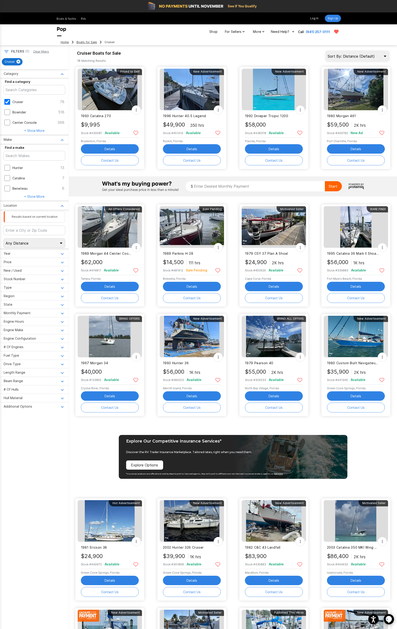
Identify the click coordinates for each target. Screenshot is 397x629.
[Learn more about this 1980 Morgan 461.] (356, 89)
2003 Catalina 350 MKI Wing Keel (353, 547)
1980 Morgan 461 (341, 116)
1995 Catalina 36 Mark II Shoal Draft (353, 253)
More (257, 32)
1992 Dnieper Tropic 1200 (266, 116)
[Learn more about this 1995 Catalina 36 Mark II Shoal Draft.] (356, 227)
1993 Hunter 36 (176, 363)
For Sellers (233, 32)
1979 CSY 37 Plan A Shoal (266, 253)
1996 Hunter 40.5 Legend (184, 116)
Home (65, 42)
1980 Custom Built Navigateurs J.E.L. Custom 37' (353, 363)
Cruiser (17, 102)
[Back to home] (61, 31)
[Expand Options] (136, 110)
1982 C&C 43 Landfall (263, 547)
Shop (213, 32)
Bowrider (19, 112)
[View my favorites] (336, 31)
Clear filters (41, 51)
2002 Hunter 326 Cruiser (183, 547)
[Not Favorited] (136, 132)
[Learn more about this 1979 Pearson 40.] (274, 336)
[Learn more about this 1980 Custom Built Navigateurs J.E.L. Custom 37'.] (356, 336)
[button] (373, 619)
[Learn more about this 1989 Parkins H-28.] (192, 227)
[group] (12, 61)
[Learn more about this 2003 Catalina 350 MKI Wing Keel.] (356, 521)
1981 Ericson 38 (94, 547)
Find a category (17, 82)
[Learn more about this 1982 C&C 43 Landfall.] (274, 521)
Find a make (14, 147)
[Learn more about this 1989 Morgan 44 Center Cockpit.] (110, 227)
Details (110, 149)
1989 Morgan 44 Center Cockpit (107, 253)
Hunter (17, 168)
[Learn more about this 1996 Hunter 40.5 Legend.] (192, 89)
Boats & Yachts (66, 18)
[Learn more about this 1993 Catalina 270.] (110, 89)
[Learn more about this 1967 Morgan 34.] (110, 336)
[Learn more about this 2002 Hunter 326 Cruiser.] (192, 521)
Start (333, 186)
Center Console (24, 122)
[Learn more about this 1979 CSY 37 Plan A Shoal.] (274, 227)
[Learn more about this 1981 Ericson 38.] (110, 521)
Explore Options (144, 465)
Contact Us (110, 160)
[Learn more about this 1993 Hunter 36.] (192, 336)
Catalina (18, 178)
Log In (314, 18)
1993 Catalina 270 (96, 116)
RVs (83, 18)
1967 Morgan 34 (94, 363)
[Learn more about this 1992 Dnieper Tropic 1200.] (274, 89)
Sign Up (333, 18)
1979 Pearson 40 (259, 363)
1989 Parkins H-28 (178, 253)
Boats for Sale (87, 42)
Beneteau (20, 188)
